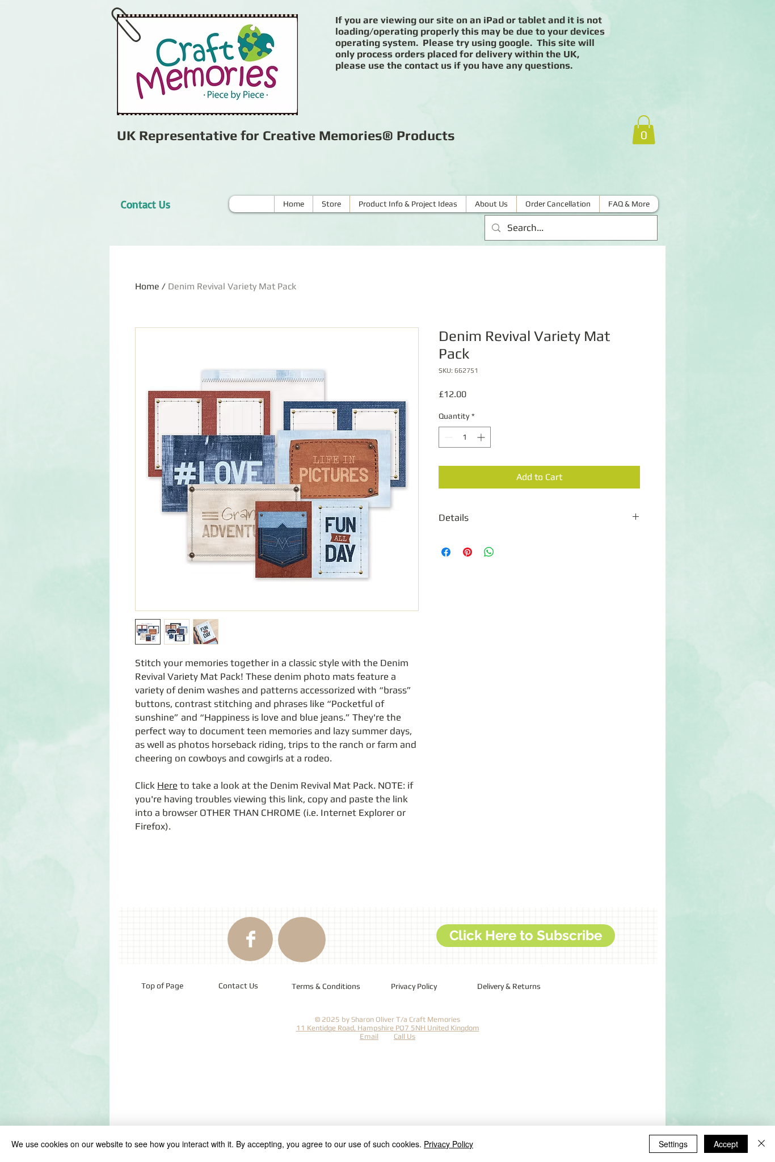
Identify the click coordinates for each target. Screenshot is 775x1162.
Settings (673, 1144)
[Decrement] (447, 437)
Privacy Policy (448, 1144)
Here (167, 785)
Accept (726, 1144)
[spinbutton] (464, 437)
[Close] (761, 1144)
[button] (643, 129)
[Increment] (482, 437)
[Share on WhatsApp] (489, 552)
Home (147, 286)
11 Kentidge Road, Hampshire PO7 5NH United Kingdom (387, 1028)
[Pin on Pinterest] (467, 552)
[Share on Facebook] (446, 552)
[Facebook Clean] (250, 939)
